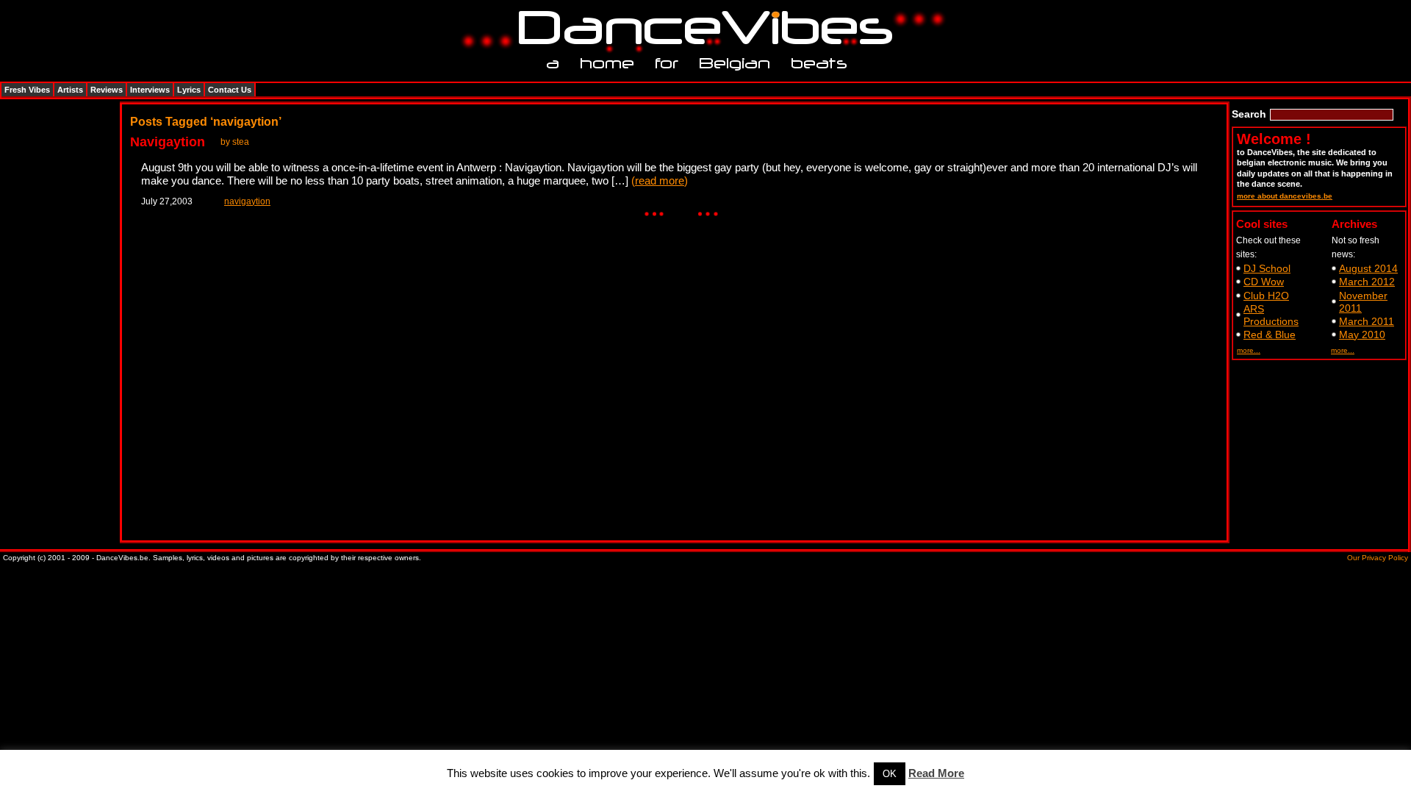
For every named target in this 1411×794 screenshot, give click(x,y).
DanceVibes (700, 28)
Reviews (106, 89)
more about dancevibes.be (1284, 196)
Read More (936, 773)
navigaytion (247, 201)
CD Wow (1263, 281)
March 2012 (1367, 281)
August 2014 (1368, 268)
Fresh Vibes (27, 89)
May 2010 (1362, 334)
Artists (70, 89)
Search (1249, 114)
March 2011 (1366, 321)
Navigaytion (167, 142)
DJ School (1266, 268)
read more (659, 180)
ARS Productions (1271, 315)
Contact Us (229, 89)
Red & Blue (1269, 334)
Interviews (150, 89)
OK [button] (890, 773)
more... (1248, 350)
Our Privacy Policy (1377, 558)
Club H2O (1266, 295)
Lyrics (189, 89)
